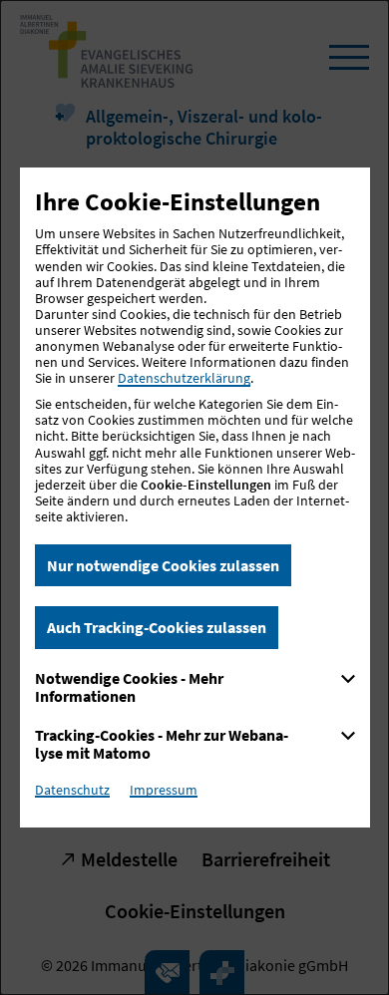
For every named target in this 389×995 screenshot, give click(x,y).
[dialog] (194, 497)
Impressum (163, 790)
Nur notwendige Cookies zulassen (163, 565)
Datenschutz (72, 790)
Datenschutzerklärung (184, 378)
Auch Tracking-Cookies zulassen (156, 627)
